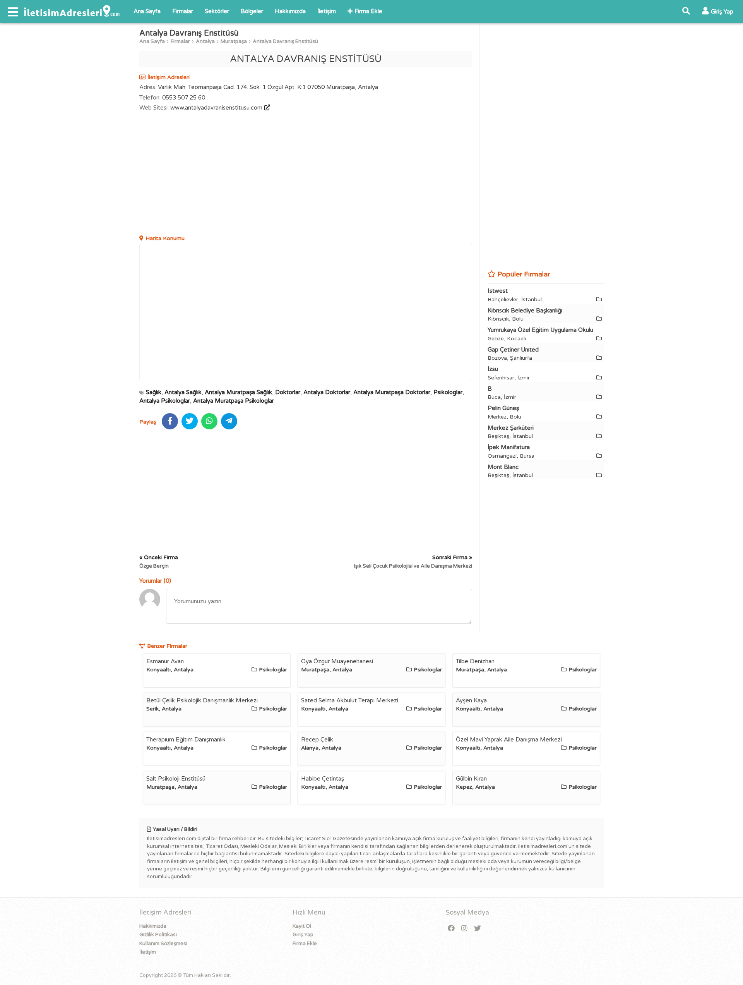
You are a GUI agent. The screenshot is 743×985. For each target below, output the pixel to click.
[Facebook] (451, 929)
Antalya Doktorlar (326, 392)
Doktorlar (287, 392)
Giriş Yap (303, 935)
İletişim (326, 11)
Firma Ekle (368, 11)
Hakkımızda (290, 11)
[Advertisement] (305, 174)
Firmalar (182, 11)
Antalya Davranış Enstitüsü (285, 41)
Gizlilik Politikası (158, 935)
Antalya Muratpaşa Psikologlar (233, 400)
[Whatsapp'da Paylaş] (209, 421)
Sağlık (153, 392)
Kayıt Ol (302, 926)
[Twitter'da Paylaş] (189, 421)
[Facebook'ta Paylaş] (170, 421)
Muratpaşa (234, 41)
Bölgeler (252, 11)
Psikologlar (447, 392)
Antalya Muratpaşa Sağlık (238, 392)
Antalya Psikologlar (164, 400)
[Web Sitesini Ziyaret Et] (266, 107)
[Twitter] (477, 929)
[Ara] (686, 11)
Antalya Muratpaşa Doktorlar (391, 392)
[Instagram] (464, 929)
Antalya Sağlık (183, 392)
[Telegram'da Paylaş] (229, 421)
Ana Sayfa (147, 11)
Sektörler (217, 11)
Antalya (205, 41)
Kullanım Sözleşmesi (163, 943)
